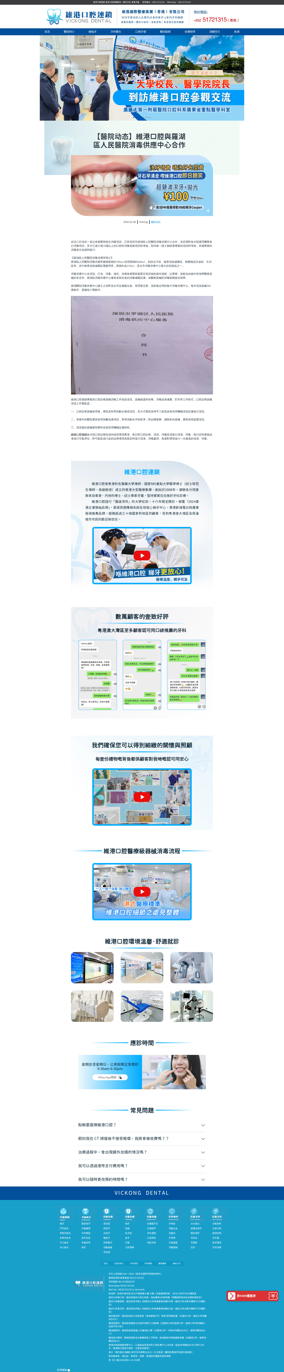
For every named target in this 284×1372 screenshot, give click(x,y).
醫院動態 (165, 31)
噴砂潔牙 (195, 1233)
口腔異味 (151, 1238)
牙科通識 (151, 1233)
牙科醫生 (116, 31)
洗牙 (193, 1247)
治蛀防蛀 (216, 1223)
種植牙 (93, 31)
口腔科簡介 (119, 1263)
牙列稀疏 (86, 1233)
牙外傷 (215, 1238)
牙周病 (172, 1238)
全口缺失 (64, 1247)
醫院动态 (156, 222)
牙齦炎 (172, 1233)
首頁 (47, 31)
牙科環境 (134, 1263)
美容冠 (106, 1223)
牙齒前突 (86, 1242)
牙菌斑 (194, 1242)
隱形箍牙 (86, 1223)
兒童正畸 (216, 1228)
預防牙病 (151, 1242)
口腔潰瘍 (129, 1247)
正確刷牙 (151, 1228)
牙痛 (127, 1242)
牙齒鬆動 (173, 1242)
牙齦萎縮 (173, 1247)
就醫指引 (214, 31)
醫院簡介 (69, 31)
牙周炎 (172, 1223)
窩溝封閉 (216, 1233)
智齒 (127, 1228)
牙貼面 (106, 1252)
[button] (133, 117)
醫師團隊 (162, 1263)
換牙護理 (216, 1242)
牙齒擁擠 (86, 1228)
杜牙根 (128, 1233)
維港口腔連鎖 (79, 241)
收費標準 (190, 31)
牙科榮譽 (148, 1263)
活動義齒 (107, 1247)
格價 (236, 31)
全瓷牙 (106, 1233)
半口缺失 (64, 1242)
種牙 (62, 1223)
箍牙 (84, 1247)
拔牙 (127, 1238)
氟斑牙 (106, 1238)
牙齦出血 (173, 1228)
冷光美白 (195, 1223)
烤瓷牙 (106, 1228)
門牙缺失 (64, 1228)
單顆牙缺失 (65, 1233)
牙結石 (194, 1238)
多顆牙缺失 (65, 1238)
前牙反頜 (86, 1238)
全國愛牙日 (152, 1223)
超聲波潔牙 (196, 1228)
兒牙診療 (216, 1247)
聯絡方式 (176, 1263)
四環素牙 (107, 1242)
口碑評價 (140, 31)
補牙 (127, 1223)
